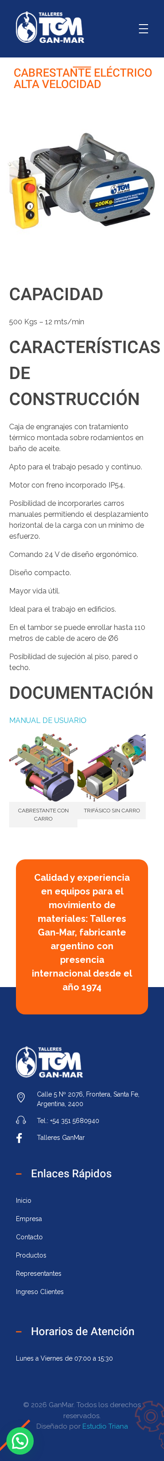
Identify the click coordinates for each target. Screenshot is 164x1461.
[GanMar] (50, 27)
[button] (20, 1441)
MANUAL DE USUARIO (48, 720)
